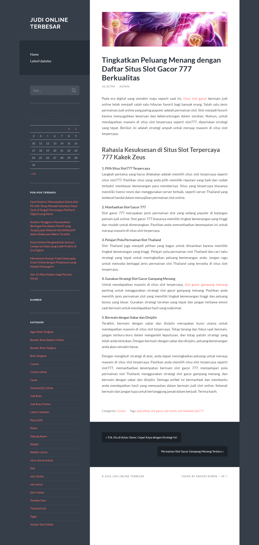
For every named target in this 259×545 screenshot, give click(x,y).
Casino (34, 364)
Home (34, 54)
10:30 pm (108, 86)
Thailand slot (38, 508)
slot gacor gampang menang (206, 284)
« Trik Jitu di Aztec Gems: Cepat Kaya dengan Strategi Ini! (141, 437)
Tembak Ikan (38, 500)
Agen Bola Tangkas (42, 331)
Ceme (33, 380)
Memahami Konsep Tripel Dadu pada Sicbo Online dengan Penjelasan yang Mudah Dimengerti (53, 262)
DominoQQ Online (41, 388)
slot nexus (36, 484)
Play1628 (36, 420)
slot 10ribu (37, 476)
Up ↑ (224, 476)
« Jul (33, 173)
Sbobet (34, 444)
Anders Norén (206, 476)
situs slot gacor (195, 98)
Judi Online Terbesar (49, 23)
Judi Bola (36, 396)
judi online (143, 411)
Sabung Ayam (38, 436)
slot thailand (185, 411)
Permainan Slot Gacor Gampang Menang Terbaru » (192, 451)
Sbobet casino (38, 452)
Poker (34, 428)
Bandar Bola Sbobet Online (47, 340)
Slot (32, 468)
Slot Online (37, 492)
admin (124, 86)
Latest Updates (40, 61)
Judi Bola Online (40, 404)
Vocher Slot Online (41, 524)
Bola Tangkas (38, 355)
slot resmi (170, 411)
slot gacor (157, 411)
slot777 (199, 411)
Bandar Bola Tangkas (43, 348)
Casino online (38, 372)
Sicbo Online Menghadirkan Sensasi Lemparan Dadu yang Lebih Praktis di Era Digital (53, 246)
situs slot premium (41, 460)
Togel (33, 516)
